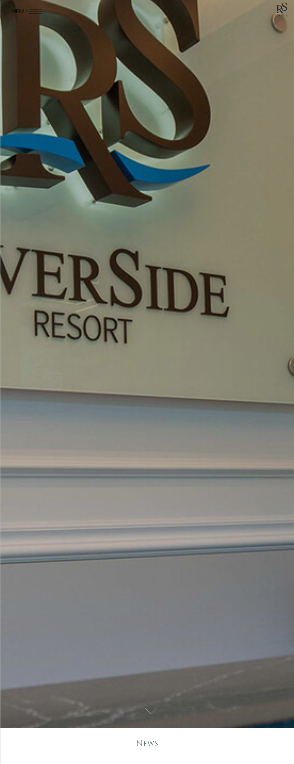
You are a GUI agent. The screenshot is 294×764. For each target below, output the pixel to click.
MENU (19, 11)
